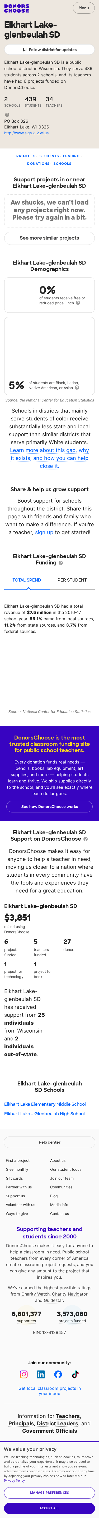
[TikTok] (75, 1374)
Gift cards (14, 1178)
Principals (21, 1423)
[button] (49, 1493)
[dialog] (49, 1479)
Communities (61, 1187)
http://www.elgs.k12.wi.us (26, 133)
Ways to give (17, 1213)
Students (49, 156)
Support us (15, 1196)
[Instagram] (23, 1374)
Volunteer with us (20, 1204)
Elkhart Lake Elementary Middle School (45, 1104)
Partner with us (19, 1187)
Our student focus (65, 1169)
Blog (54, 1196)
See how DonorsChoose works (49, 806)
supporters (26, 1316)
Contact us (59, 1213)
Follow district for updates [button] (53, 49)
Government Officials (49, 1431)
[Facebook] (58, 1374)
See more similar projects (49, 238)
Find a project (18, 1160)
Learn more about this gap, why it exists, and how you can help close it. (49, 458)
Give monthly (17, 1169)
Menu (84, 8)
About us (57, 1160)
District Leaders (57, 1423)
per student (72, 580)
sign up (44, 532)
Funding (71, 156)
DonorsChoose (16, 8)
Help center (49, 1142)
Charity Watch (35, 1294)
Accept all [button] (49, 1508)
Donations (38, 164)
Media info (59, 1204)
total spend (26, 580)
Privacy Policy (14, 1480)
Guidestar (53, 1300)
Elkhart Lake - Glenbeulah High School (44, 1114)
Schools (63, 164)
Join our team (62, 1178)
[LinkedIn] (41, 1374)
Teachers (68, 1416)
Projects (26, 156)
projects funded (72, 1316)
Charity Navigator (69, 1294)
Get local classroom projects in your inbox (49, 1391)
